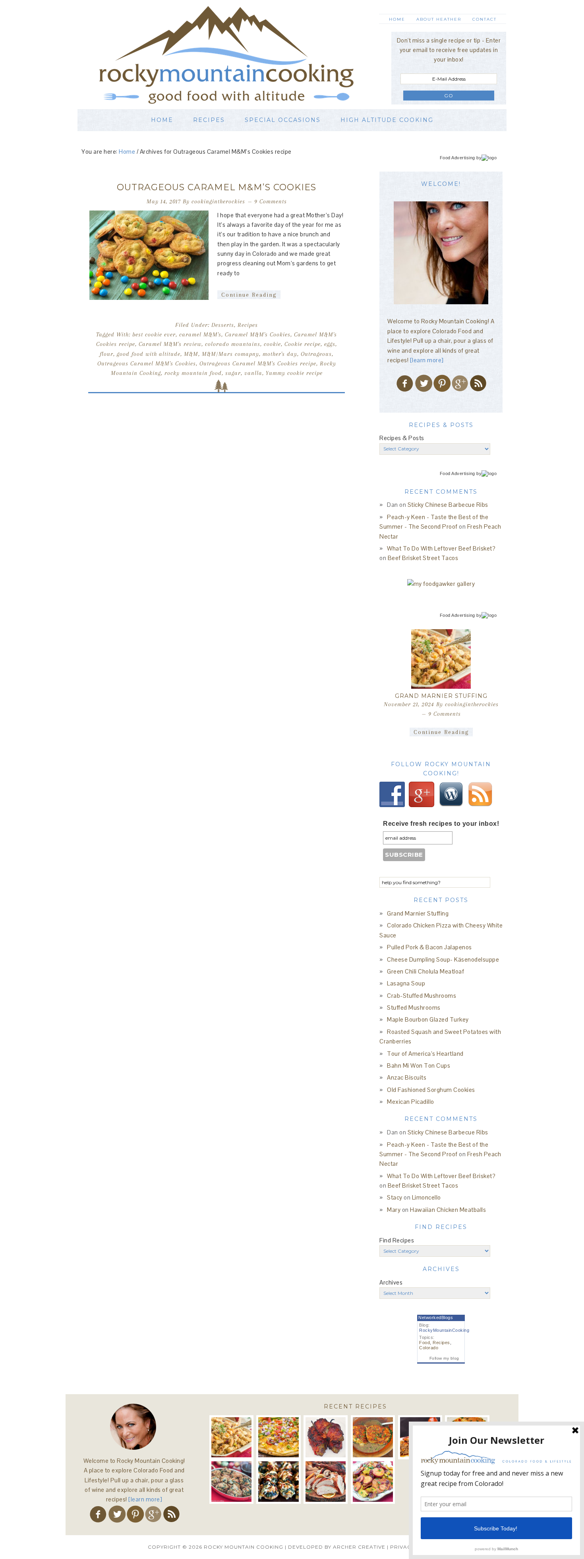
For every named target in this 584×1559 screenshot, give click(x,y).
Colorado (428, 1347)
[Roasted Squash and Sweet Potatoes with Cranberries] (373, 1481)
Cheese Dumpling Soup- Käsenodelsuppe (443, 959)
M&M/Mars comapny (230, 354)
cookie (272, 344)
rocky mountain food (193, 373)
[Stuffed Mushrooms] (278, 1481)
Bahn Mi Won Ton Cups (418, 1065)
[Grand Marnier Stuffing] (441, 659)
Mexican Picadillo (410, 1101)
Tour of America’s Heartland (425, 1053)
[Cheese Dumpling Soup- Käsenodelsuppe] (373, 1437)
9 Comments (270, 201)
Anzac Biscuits (406, 1077)
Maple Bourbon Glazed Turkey (428, 1019)
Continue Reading (249, 295)
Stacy (394, 1197)
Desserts (222, 325)
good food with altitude (148, 354)
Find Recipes (396, 1240)
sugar (233, 373)
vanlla (253, 373)
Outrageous (316, 354)
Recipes (248, 325)
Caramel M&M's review (170, 344)
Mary (393, 1209)
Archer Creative (359, 1547)
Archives (390, 1282)
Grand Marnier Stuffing (441, 695)
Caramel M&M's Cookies (257, 334)
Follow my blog (444, 1358)
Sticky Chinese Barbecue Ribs (448, 504)
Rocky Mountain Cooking (238, 54)
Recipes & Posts (401, 438)
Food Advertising (457, 157)
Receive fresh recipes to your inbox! (441, 823)
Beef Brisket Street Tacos (423, 558)
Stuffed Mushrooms (414, 1007)
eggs (329, 344)
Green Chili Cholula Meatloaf (425, 971)
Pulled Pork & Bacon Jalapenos (429, 947)
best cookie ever (154, 334)
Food (424, 1342)
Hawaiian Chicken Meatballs (448, 1209)
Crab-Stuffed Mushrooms (421, 995)
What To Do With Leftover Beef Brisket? (441, 548)
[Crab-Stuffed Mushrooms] (231, 1481)
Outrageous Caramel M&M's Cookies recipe (257, 363)
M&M (191, 354)
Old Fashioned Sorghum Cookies (431, 1089)
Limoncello (426, 1197)
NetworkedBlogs (435, 1317)
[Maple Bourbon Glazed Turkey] (326, 1481)
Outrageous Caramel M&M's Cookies (146, 363)
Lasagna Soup (406, 983)
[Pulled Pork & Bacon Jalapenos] (326, 1437)
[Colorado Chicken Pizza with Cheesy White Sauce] (278, 1437)
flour (106, 354)
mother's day (280, 354)
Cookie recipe (302, 344)
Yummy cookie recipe (294, 373)
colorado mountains (232, 344)
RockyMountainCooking (444, 1330)
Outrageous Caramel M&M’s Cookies (216, 187)
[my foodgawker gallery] (441, 583)
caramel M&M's (200, 334)
